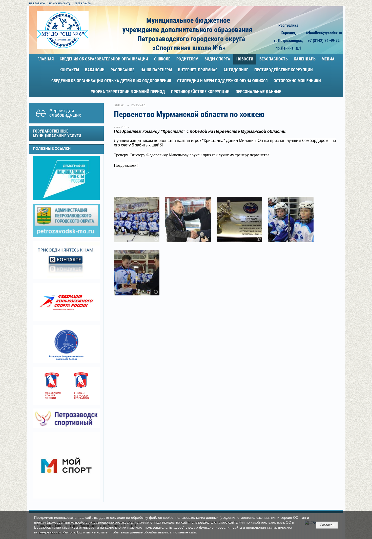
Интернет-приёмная (197, 70)
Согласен (327, 525)
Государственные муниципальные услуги (57, 133)
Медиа (328, 59)
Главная (45, 59)
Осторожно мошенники (297, 80)
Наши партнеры (156, 70)
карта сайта (82, 3)
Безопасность (273, 59)
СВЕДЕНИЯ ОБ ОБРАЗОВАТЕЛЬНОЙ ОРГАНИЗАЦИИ (104, 59)
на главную (37, 3)
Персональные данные (258, 91)
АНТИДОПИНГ (235, 70)
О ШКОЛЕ (162, 59)
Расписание (122, 70)
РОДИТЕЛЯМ (187, 59)
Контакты (69, 70)
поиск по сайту (59, 3)
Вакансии (95, 70)
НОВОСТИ (244, 59)
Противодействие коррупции (283, 70)
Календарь (305, 59)
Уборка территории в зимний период (128, 91)
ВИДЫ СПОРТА (217, 59)
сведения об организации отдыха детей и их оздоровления (111, 80)
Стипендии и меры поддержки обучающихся (222, 80)
